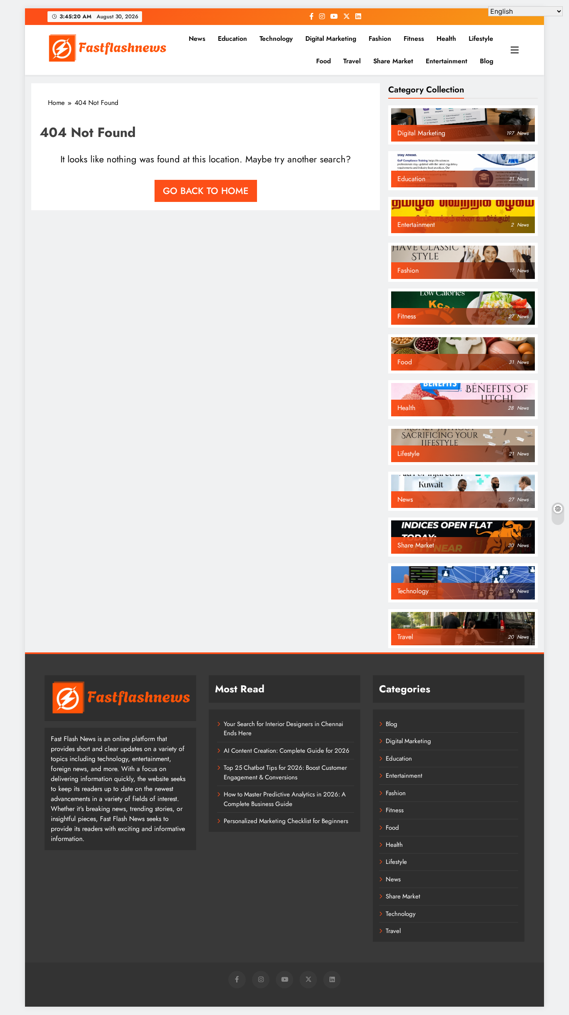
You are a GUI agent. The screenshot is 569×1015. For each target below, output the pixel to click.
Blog (486, 61)
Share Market (393, 61)
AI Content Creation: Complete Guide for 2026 (286, 750)
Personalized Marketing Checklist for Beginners (286, 821)
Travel (352, 61)
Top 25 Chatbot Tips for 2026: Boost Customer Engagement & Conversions (285, 772)
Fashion (380, 38)
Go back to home (206, 190)
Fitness (414, 38)
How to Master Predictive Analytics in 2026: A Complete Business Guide (285, 799)
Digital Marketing (330, 38)
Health (446, 38)
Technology (276, 38)
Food (323, 61)
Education (232, 38)
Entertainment (446, 61)
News (197, 38)
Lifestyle (481, 38)
